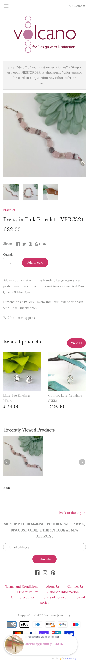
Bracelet (9, 210)
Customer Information (62, 592)
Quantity (8, 254)
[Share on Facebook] (18, 243)
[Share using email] (45, 243)
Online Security (22, 597)
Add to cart (35, 263)
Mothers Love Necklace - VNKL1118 (66, 398)
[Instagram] (45, 572)
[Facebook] (37, 572)
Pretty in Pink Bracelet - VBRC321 (21, 483)
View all (76, 343)
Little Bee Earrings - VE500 (18, 398)
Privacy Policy (27, 592)
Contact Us (75, 586)
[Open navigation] (6, 6)
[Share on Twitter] (24, 243)
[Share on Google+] (37, 243)
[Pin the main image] (30, 243)
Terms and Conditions (21, 586)
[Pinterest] (53, 572)
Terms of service (54, 597)
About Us (53, 586)
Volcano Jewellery (57, 615)
